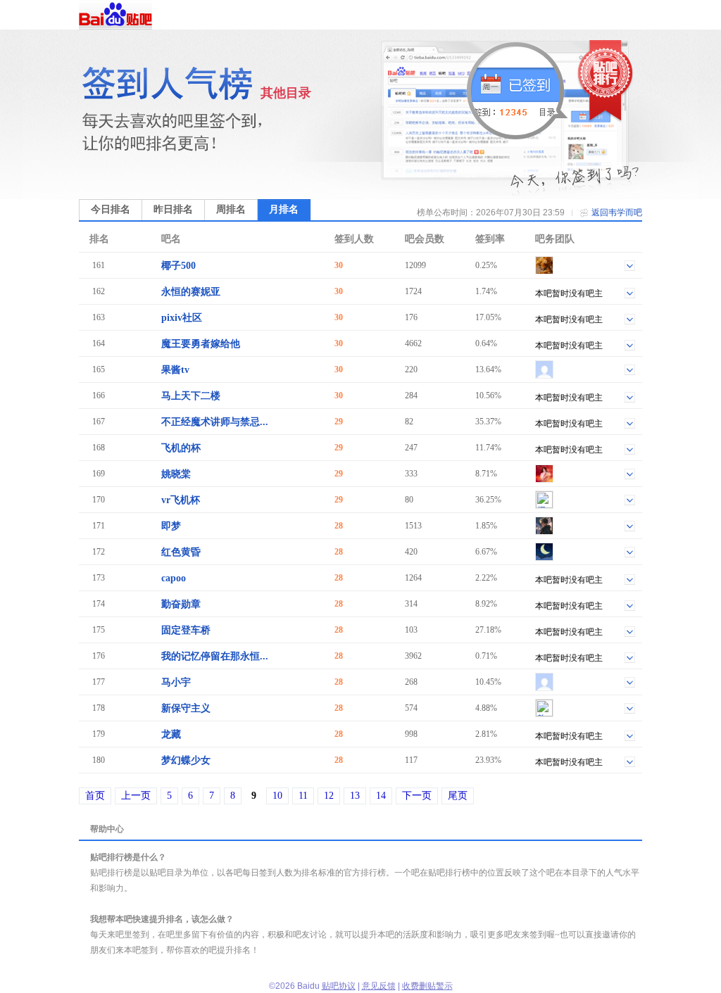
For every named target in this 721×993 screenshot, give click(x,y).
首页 (95, 795)
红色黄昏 (181, 552)
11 (303, 795)
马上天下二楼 (190, 396)
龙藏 (171, 734)
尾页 (458, 795)
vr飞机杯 (180, 500)
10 (277, 795)
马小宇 (176, 682)
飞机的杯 (181, 448)
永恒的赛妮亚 (190, 291)
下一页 (417, 795)
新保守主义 (186, 708)
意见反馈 (379, 986)
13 (355, 795)
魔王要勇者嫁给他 (200, 344)
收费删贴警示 (427, 986)
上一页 (136, 795)
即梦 (171, 526)
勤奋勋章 (181, 604)
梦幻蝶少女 (186, 760)
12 (329, 795)
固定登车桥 (186, 630)
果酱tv (175, 370)
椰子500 (178, 265)
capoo (173, 578)
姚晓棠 (176, 474)
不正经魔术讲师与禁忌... (214, 422)
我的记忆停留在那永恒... (214, 656)
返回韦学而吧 (616, 212)
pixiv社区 (181, 317)
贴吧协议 (339, 986)
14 (381, 795)
